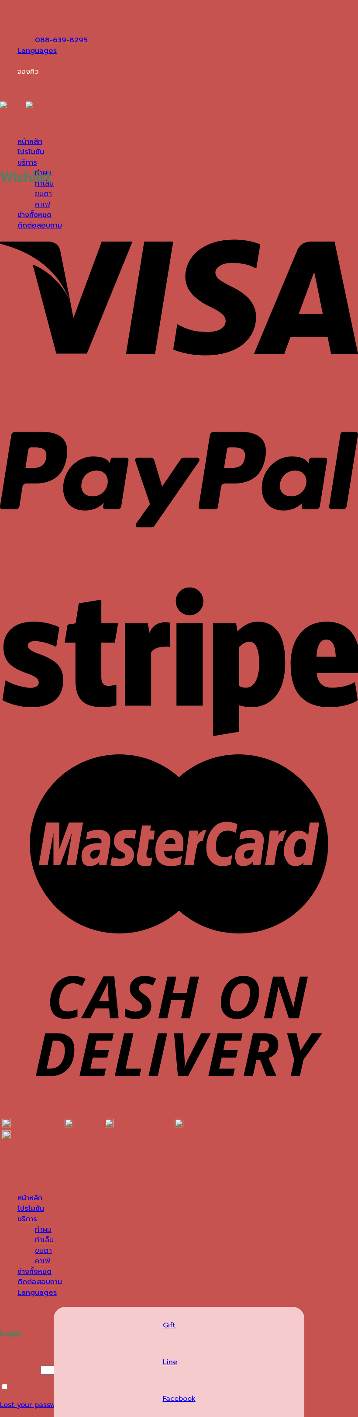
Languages (37, 50)
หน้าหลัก (29, 141)
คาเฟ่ (42, 1261)
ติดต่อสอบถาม (39, 1282)
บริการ (27, 162)
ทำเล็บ (44, 1240)
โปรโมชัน (30, 152)
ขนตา (43, 194)
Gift (169, 1325)
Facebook (179, 1398)
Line (170, 1362)
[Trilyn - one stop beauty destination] (26, 106)
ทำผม (43, 1229)
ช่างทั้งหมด (34, 1271)
